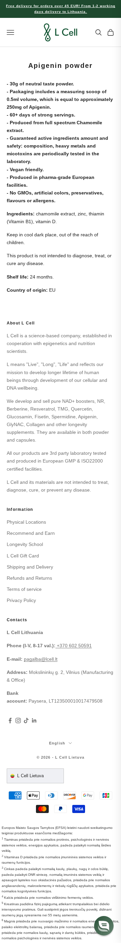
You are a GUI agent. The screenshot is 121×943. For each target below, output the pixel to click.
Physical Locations (26, 522)
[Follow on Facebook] (10, 720)
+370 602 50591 (74, 645)
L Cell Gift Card (23, 555)
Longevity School (25, 544)
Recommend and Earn (31, 533)
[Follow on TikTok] (26, 720)
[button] (104, 926)
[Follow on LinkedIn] (34, 720)
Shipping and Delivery (30, 567)
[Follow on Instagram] (18, 720)
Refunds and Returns (29, 578)
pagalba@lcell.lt (40, 659)
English (57, 743)
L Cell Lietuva (30, 775)
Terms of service (24, 589)
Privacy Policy (21, 600)
